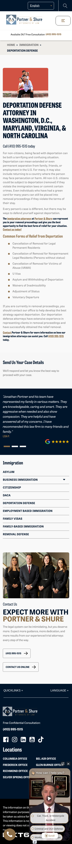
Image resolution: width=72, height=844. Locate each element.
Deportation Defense (19, 503)
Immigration (28, 45)
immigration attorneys (19, 218)
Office (15, 759)
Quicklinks (13, 690)
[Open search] (65, 5)
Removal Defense (16, 534)
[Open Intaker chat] (35, 842)
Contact (7, 332)
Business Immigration (20, 480)
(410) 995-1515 (53, 34)
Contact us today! (12, 229)
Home (11, 45)
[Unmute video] (49, 798)
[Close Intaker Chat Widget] (68, 763)
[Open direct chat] (62, 763)
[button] (16, 653)
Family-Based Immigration (23, 526)
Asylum (8, 472)
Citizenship (12, 487)
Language (60, 690)
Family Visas (12, 519)
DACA (6, 495)
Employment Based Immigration (27, 511)
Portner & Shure (43, 218)
